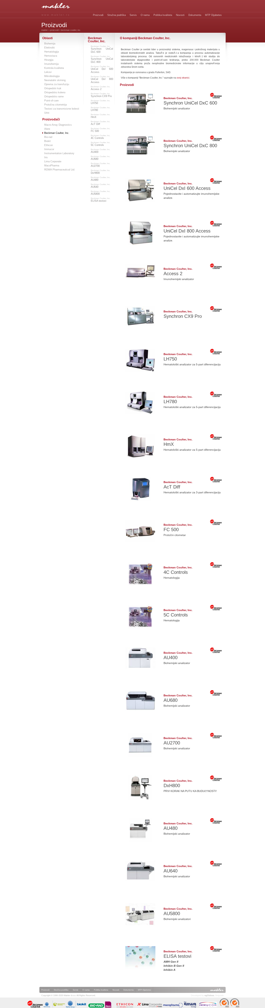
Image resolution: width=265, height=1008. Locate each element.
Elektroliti (49, 47)
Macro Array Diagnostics (58, 124)
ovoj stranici (183, 77)
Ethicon (48, 145)
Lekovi (48, 72)
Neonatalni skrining (55, 80)
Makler (44, 30)
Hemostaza (50, 55)
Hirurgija (48, 59)
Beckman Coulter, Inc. (102, 49)
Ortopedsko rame (54, 96)
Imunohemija (51, 63)
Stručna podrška (116, 15)
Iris (46, 157)
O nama (145, 15)
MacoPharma (51, 165)
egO (209, 995)
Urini (46, 112)
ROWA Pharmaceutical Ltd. (59, 169)
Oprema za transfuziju (56, 84)
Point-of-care (51, 100)
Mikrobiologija (52, 76)
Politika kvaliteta (162, 15)
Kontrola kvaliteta (54, 68)
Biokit (47, 141)
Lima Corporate (52, 161)
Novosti (180, 15)
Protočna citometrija (55, 104)
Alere (47, 128)
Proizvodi (98, 15)
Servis (133, 15)
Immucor (49, 149)
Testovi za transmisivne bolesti (61, 108)
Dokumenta (194, 15)
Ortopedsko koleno (54, 92)
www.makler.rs (56, 15)
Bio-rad (48, 137)
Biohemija (49, 43)
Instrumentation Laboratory (59, 153)
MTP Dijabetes (213, 15)
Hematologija (51, 51)
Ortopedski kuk (52, 88)
